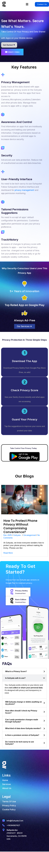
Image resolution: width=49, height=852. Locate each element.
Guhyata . (17, 535)
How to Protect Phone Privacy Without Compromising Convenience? (20, 526)
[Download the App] (24, 353)
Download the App (24, 361)
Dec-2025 (7, 535)
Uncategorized (29, 535)
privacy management (24, 190)
